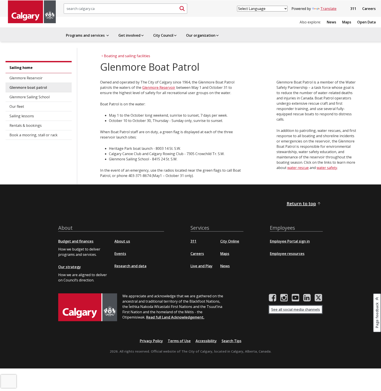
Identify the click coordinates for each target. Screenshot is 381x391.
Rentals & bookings (25, 125)
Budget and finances (75, 241)
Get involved (129, 35)
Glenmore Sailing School (29, 97)
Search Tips (231, 340)
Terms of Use (179, 340)
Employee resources (287, 253)
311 (353, 8)
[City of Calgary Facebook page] (272, 297)
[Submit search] (182, 9)
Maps (346, 22)
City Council (163, 35)
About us (122, 241)
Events (120, 253)
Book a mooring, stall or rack (33, 135)
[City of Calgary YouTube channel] (295, 297)
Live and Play (201, 266)
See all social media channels (295, 309)
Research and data (130, 266)
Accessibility (206, 340)
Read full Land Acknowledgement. (175, 317)
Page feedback (377, 315)
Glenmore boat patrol (28, 87)
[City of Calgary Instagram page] (284, 297)
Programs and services (86, 35)
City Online (229, 241)
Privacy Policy (151, 340)
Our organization (200, 35)
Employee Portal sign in (290, 241)
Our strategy (69, 266)
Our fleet (16, 106)
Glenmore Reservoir (26, 78)
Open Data (366, 22)
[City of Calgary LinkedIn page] (307, 297)
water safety (327, 167)
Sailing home (21, 67)
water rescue (298, 167)
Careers (369, 8)
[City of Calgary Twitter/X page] (318, 297)
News (331, 22)
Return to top (301, 204)
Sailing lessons (21, 116)
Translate (328, 8)
